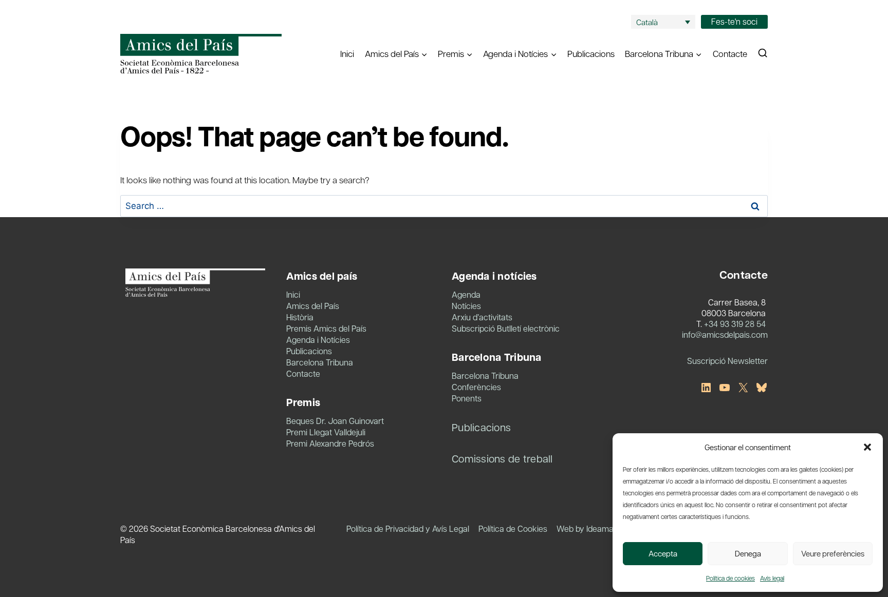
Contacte (730, 53)
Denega (748, 553)
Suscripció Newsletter (727, 360)
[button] (867, 447)
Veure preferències (832, 553)
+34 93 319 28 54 (735, 323)
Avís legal (772, 578)
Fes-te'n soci (734, 21)
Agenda (466, 294)
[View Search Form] (762, 53)
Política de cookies (730, 578)
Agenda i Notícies (318, 339)
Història (299, 317)
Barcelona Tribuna (319, 362)
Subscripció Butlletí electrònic (506, 328)
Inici (347, 53)
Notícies (466, 305)
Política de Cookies (512, 528)
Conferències (476, 386)
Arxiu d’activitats (482, 317)
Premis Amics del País (326, 328)
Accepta (663, 553)
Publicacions (591, 53)
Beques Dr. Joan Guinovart (335, 420)
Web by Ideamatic (589, 528)
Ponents (467, 398)
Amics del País (312, 305)
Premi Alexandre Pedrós (330, 443)
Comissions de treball (502, 458)
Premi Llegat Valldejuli (325, 432)
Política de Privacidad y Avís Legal (407, 528)
